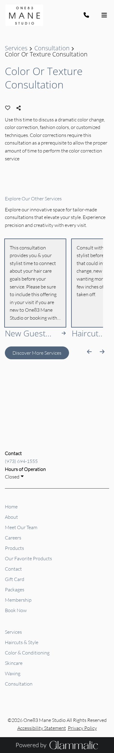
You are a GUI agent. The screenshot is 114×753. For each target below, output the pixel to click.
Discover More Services (36, 353)
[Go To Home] (24, 15)
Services (16, 48)
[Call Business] (92, 15)
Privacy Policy (82, 728)
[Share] (20, 108)
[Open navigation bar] (104, 15)
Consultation (52, 48)
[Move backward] (89, 351)
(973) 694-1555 (21, 461)
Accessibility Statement (41, 728)
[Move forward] (102, 351)
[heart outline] (8, 108)
